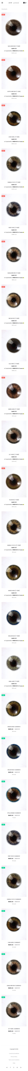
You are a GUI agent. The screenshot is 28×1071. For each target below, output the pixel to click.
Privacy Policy (14, 1056)
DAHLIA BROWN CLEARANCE (14, 985)
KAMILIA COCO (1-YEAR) (14, 182)
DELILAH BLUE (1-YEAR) (14, 636)
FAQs (14, 1063)
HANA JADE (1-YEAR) (14, 681)
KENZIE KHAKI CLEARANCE (14, 726)
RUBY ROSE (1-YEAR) (14, 227)
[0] (25, 3)
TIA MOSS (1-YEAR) (14, 500)
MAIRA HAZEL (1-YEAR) (14, 409)
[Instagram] (13, 1067)
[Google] (21, 1067)
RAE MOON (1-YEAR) (14, 318)
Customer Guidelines (14, 1053)
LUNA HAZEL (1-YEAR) (14, 137)
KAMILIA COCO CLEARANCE (14, 899)
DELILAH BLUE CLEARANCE (14, 770)
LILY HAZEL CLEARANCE (14, 1029)
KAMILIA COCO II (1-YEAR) (14, 545)
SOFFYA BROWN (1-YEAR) (14, 91)
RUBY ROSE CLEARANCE (14, 856)
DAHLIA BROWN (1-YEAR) (14, 273)
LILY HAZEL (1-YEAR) (14, 454)
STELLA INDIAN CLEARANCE (14, 813)
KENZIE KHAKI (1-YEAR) (14, 590)
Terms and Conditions (14, 1060)
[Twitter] (6, 1067)
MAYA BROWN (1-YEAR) (14, 46)
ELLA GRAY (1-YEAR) (14, 363)
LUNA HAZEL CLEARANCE (14, 942)
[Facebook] (10, 1067)
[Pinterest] (17, 1067)
